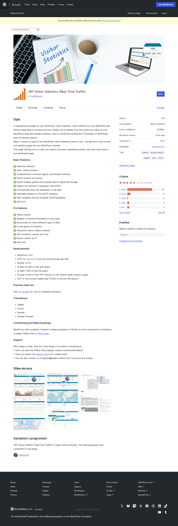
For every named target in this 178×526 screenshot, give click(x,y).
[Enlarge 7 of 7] (108, 398)
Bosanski (39, 509)
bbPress (143, 491)
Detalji (19, 107)
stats (154, 158)
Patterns (46, 495)
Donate (110, 491)
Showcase (46, 482)
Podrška (160, 107)
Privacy (13, 495)
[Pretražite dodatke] (38, 29)
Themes (45, 486)
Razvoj (62, 107)
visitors (161, 158)
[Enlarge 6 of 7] (108, 376)
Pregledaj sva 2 (158, 147)
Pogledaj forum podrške (130, 241)
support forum (42, 354)
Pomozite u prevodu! (111, 20)
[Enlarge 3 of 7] (74, 376)
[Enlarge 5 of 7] (74, 412)
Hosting (13, 491)
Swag (109, 495)
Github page (43, 333)
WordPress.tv (81, 495)
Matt (141, 486)
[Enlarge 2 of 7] (41, 421)
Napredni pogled (127, 165)
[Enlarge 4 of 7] (74, 393)
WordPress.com (146, 482)
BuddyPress (144, 495)
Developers (79, 491)
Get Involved (112, 482)
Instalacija (48, 107)
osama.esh (37, 96)
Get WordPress (166, 4)
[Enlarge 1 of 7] (41, 376)
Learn (76, 482)
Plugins (45, 491)
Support (77, 486)
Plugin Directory (17, 13)
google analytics (157, 152)
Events (109, 486)
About (13, 482)
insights (147, 158)
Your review (124, 212)
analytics (145, 152)
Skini (160, 94)
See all (161, 212)
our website (23, 291)
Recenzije (32, 107)
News (12, 486)
